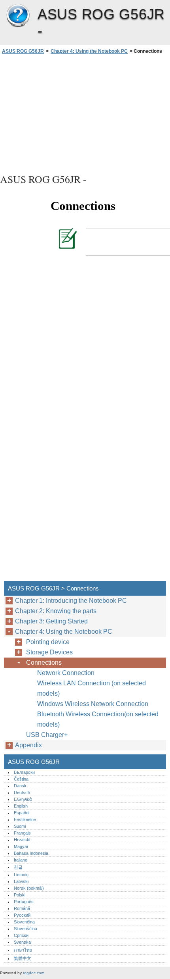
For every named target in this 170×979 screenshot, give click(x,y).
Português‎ (24, 901)
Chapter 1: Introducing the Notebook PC (71, 600)
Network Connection (65, 672)
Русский (22, 915)
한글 (18, 867)
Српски (21, 935)
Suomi (20, 826)
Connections (44, 662)
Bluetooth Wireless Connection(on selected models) (98, 719)
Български (24, 772)
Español (21, 812)
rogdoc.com (33, 973)
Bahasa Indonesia (31, 853)
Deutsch (22, 792)
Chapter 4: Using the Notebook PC (89, 51)
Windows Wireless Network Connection (92, 703)
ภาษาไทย (23, 950)
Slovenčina (24, 921)
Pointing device (48, 642)
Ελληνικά (23, 799)
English (21, 806)
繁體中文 (22, 958)
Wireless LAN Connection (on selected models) (91, 688)
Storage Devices (49, 652)
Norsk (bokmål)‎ (29, 888)
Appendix (28, 745)
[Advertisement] (85, 112)
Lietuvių (21, 874)
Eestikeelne (25, 819)
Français (22, 833)
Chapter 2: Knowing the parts (55, 611)
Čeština (21, 779)
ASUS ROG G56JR (18, 16)
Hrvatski (22, 839)
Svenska (22, 942)
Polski (19, 894)
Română (22, 908)
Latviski (21, 881)
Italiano (20, 860)
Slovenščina (25, 928)
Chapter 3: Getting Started (51, 621)
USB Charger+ (47, 734)
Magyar (21, 846)
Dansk (20, 785)
